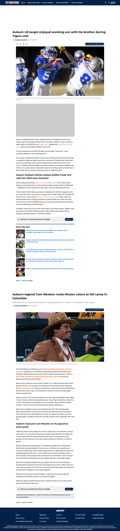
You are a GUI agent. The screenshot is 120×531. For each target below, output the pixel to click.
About (23, 2)
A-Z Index (42, 521)
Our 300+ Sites (80, 515)
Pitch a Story (20, 518)
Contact (59, 515)
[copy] (27, 44)
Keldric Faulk (43, 144)
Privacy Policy (44, 518)
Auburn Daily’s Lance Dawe (47, 197)
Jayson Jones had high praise (45, 183)
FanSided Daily (98, 515)
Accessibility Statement (24, 521)
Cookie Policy (80, 518)
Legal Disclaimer (98, 518)
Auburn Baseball (76, 2)
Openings (42, 515)
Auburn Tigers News (33, 2)
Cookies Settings (62, 521)
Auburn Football (27, 280)
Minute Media (14, 526)
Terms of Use (61, 518)
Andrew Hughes (21, 40)
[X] (105, 2)
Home (18, 280)
